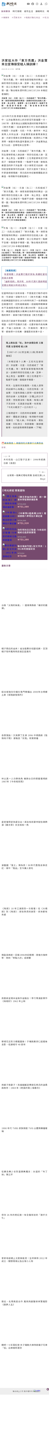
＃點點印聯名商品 (32, 17)
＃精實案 (5, 17)
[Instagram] (37, 3)
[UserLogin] (41, 3)
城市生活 (28, 11)
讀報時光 (39, 11)
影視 (4, 447)
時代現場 (17, 11)
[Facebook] (33, 3)
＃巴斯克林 (17, 17)
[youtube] (28, 3)
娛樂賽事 (5, 11)
